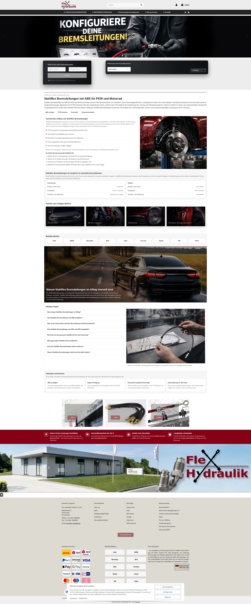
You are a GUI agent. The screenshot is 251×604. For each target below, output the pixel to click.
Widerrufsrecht (131, 523)
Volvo (197, 241)
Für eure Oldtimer (164, 520)
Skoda (161, 241)
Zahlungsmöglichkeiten (101, 514)
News (96, 510)
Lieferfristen (98, 517)
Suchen (67, 75)
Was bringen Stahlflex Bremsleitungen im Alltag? (64, 312)
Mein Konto (130, 514)
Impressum (73, 598)
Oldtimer (132, 223)
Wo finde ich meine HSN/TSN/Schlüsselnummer (62, 80)
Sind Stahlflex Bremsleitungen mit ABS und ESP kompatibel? (68, 329)
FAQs (161, 517)
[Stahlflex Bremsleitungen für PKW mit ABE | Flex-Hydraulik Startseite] (69, 5)
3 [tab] (125, 55)
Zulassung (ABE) (164, 529)
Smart (136, 574)
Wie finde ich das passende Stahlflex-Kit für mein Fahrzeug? (68, 335)
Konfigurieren (167, 592)
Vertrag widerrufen (125, 534)
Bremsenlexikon (164, 507)
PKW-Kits (53, 223)
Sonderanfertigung (165, 523)
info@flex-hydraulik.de (73, 523)
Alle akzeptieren (167, 587)
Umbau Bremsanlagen (180, 223)
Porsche (143, 241)
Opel (125, 241)
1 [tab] (119, 55)
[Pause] (1, 495)
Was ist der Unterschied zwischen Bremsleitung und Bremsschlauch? (71, 323)
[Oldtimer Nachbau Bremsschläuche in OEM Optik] (125, 37)
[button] (176, 4)
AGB (128, 510)
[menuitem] (75, 12)
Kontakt (128, 517)
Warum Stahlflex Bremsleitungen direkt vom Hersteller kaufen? (68, 352)
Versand (137, 602)
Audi (54, 241)
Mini (107, 241)
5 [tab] (131, 55)
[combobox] (119, 69)
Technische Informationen (167, 526)
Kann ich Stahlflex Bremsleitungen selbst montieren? (65, 346)
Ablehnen (168, 597)
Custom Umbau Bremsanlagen (169, 514)
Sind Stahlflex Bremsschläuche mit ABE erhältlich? (64, 318)
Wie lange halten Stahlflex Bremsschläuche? (62, 341)
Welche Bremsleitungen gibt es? (169, 510)
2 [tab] (122, 55)
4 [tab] (128, 55)
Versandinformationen (101, 520)
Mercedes (89, 241)
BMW (72, 241)
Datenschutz (83, 598)
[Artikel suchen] (141, 5)
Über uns (97, 507)
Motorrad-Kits (95, 223)
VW (179, 241)
